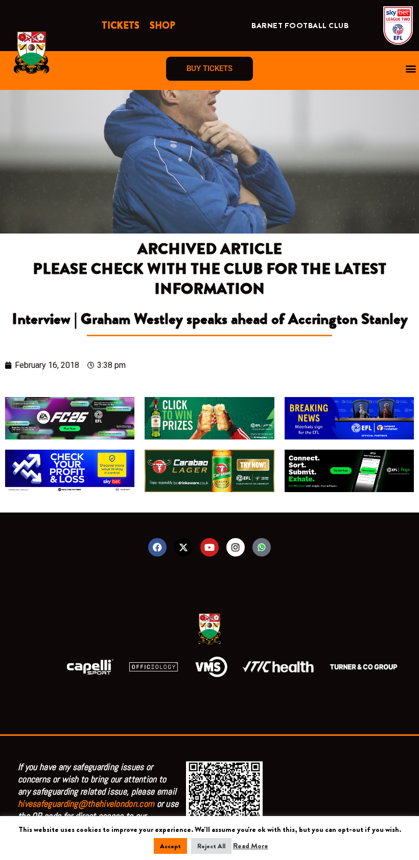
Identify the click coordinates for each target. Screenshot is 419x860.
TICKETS (120, 25)
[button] (410, 68)
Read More (250, 845)
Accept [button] (170, 846)
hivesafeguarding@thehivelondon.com (86, 803)
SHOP (162, 25)
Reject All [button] (211, 846)
